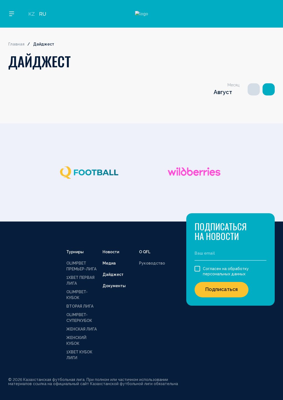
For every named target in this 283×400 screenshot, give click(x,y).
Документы (114, 286)
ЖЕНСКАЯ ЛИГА (81, 329)
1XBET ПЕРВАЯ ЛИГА (80, 280)
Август (223, 92)
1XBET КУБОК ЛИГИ (79, 355)
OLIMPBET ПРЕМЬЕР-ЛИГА (81, 266)
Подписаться (221, 289)
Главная (16, 44)
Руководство (152, 263)
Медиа (109, 263)
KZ (31, 14)
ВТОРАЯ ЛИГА (79, 306)
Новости (111, 252)
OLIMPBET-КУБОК (77, 295)
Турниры (75, 252)
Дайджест (113, 274)
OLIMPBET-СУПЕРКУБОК (79, 318)
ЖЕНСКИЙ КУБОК (76, 340)
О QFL (144, 252)
